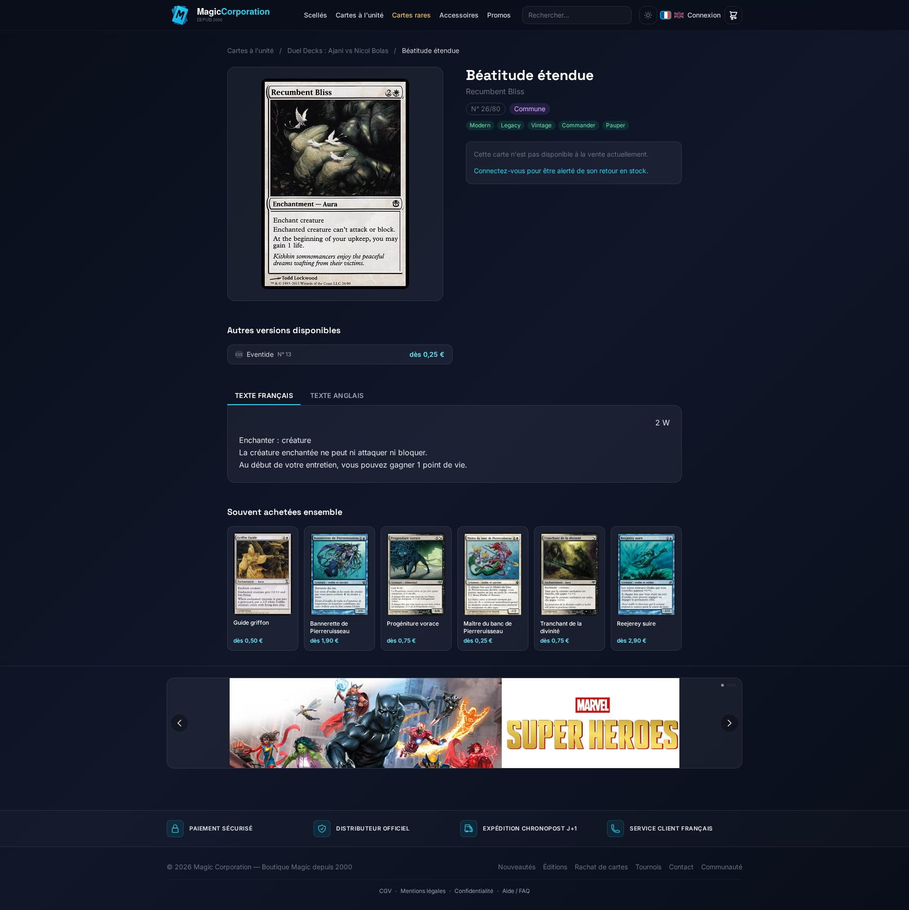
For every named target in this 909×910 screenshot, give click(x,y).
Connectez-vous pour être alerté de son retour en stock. (561, 171)
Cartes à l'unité (359, 15)
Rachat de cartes (601, 867)
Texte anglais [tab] (337, 395)
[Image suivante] (729, 723)
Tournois (648, 867)
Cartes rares (411, 15)
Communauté (721, 867)
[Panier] (733, 15)
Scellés (315, 15)
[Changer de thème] (648, 15)
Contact (681, 867)
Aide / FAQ (516, 890)
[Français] (665, 15)
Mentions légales (423, 890)
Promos (499, 15)
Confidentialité (473, 890)
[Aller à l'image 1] (722, 685)
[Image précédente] (179, 723)
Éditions (555, 867)
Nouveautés (516, 867)
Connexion (704, 15)
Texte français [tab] (264, 395)
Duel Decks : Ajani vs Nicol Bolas (337, 50)
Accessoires (459, 15)
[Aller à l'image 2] (731, 685)
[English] (679, 15)
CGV (385, 890)
